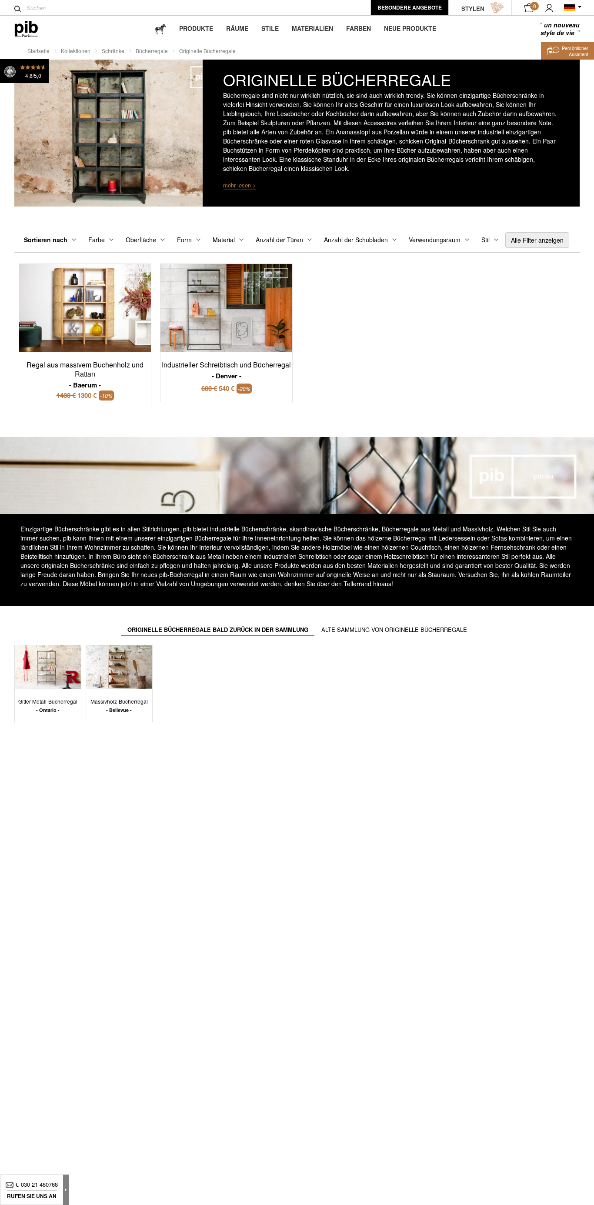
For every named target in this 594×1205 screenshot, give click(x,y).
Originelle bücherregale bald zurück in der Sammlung (217, 629)
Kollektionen (75, 50)
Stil (485, 239)
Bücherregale (152, 50)
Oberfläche (141, 239)
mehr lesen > (239, 185)
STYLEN (472, 8)
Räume (237, 28)
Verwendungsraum (435, 239)
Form (184, 239)
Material (224, 239)
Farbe (96, 239)
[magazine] (160, 28)
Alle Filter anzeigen (537, 240)
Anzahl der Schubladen (356, 239)
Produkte (196, 28)
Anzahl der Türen (279, 239)
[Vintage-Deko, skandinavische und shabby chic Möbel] (33, 29)
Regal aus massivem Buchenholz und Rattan (85, 374)
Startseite (38, 50)
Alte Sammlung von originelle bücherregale (394, 629)
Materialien (312, 28)
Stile (270, 28)
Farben (358, 28)
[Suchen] (17, 9)
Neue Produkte (410, 28)
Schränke (113, 50)
